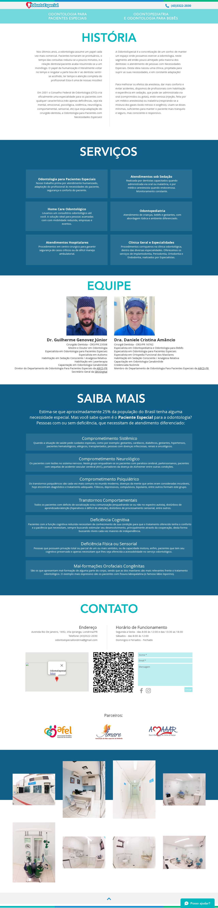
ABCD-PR (102, 368)
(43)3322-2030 (181, 6)
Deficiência (100, 519)
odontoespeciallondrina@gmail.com (76, 640)
